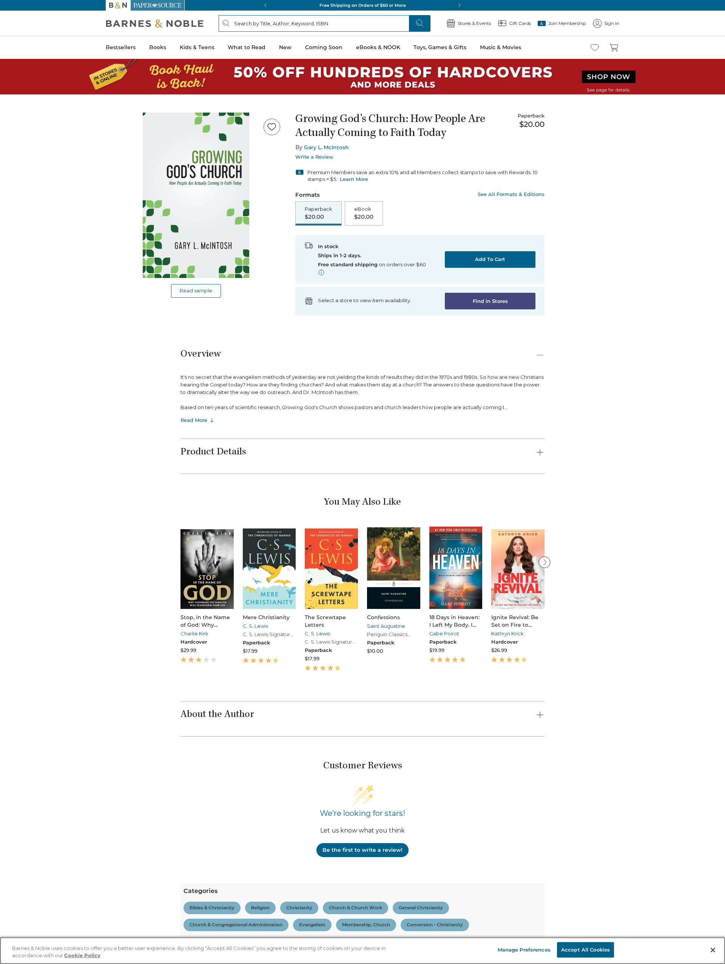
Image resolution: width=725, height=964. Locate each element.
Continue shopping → (29, 94)
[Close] (10, 52)
